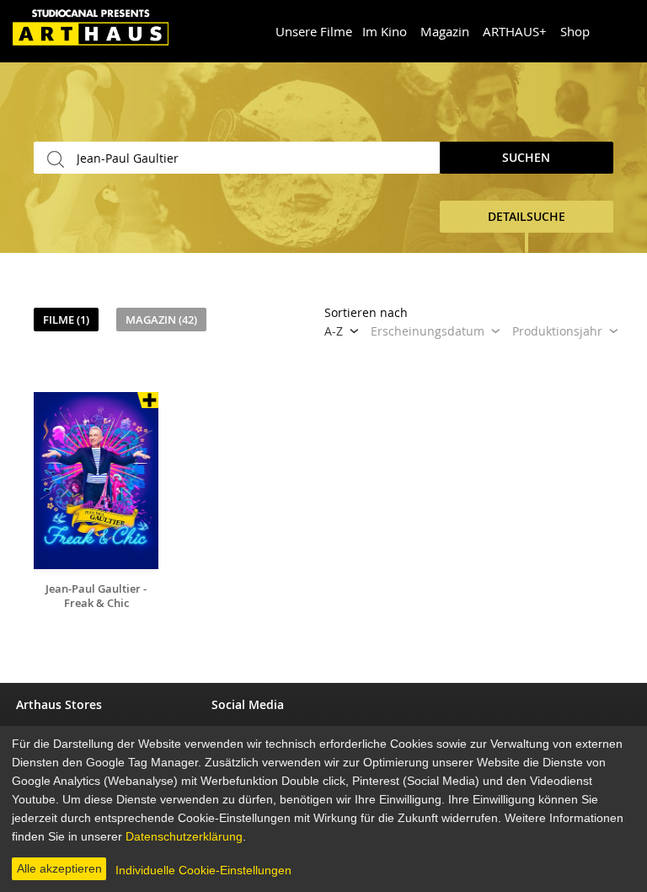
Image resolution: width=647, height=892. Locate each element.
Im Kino (384, 31)
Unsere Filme (313, 31)
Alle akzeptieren (59, 868)
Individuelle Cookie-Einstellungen (203, 870)
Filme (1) (66, 319)
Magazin (444, 31)
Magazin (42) (161, 319)
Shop (575, 31)
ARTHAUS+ (515, 31)
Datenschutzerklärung (184, 836)
